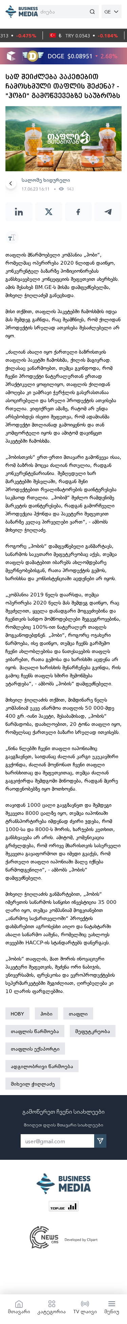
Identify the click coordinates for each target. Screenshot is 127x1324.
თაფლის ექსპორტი (35, 1048)
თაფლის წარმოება (35, 1031)
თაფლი (78, 1013)
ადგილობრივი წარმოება (42, 1066)
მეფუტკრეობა (92, 1031)
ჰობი (46, 1013)
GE (107, 11)
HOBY (17, 1013)
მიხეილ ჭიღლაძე (33, 1083)
